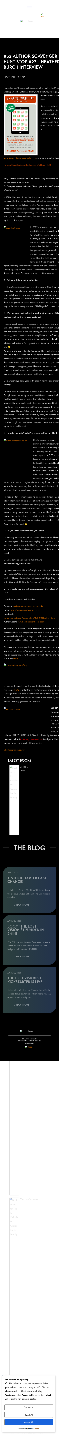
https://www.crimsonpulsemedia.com (20, 158)
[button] (29, 7)
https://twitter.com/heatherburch (24, 610)
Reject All (28, 1414)
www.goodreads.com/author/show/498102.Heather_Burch (30, 618)
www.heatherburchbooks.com (31, 621)
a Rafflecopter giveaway (14, 749)
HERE (15, 658)
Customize (28, 1407)
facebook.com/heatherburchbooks (28, 606)
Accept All (28, 1422)
